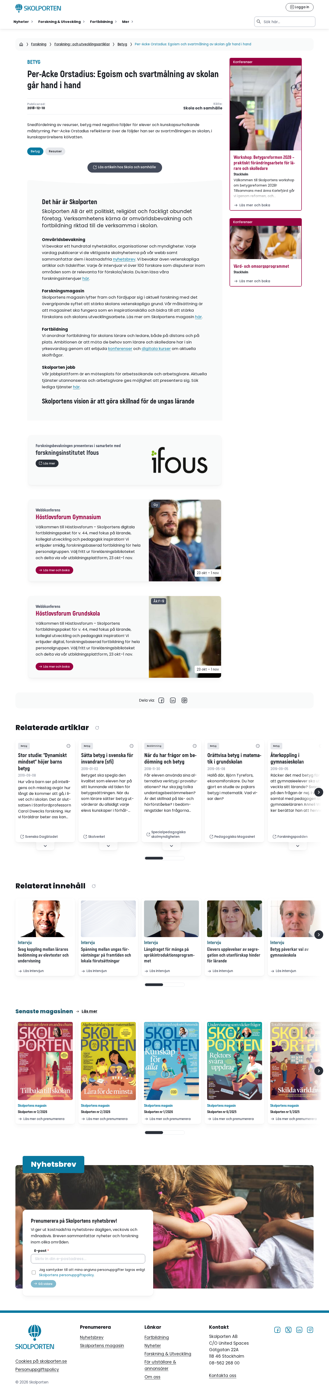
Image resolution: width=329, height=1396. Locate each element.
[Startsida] (21, 44)
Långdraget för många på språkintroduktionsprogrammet (169, 955)
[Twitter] (288, 1330)
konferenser (120, 348)
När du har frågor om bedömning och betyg (170, 758)
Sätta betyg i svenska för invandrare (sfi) (107, 758)
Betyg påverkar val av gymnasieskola (289, 952)
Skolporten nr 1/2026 (158, 1112)
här (85, 278)
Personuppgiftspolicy (37, 1369)
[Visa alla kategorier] (68, 746)
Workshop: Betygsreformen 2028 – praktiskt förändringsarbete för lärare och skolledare (264, 162)
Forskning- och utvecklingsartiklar (82, 44)
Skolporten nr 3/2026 (32, 1112)
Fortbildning (157, 1337)
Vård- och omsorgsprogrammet (261, 266)
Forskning (38, 44)
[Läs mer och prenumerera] (45, 1061)
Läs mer (89, 1011)
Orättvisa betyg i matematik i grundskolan (234, 758)
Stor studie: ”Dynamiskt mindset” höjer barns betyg (42, 762)
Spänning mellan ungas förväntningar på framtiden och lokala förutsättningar (106, 955)
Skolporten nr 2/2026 (95, 1112)
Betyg (122, 44)
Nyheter (153, 1346)
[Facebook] (161, 700)
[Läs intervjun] (45, 918)
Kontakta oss (222, 1376)
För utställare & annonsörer (160, 1365)
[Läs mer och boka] (265, 108)
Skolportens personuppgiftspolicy (66, 1275)
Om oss (152, 1377)
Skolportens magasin (102, 1346)
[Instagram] (310, 1330)
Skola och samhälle (202, 108)
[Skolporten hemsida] (38, 8)
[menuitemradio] (24, 21)
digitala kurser (156, 348)
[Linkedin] (173, 700)
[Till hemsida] (34, 1338)
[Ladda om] (96, 728)
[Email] (184, 700)
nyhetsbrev (124, 259)
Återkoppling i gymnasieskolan (287, 758)
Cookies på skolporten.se (41, 1361)
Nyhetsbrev (92, 1337)
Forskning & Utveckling (168, 1354)
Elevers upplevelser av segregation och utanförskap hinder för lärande (233, 955)
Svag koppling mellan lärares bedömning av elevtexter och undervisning (43, 955)
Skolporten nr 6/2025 (222, 1112)
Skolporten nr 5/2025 (285, 1112)
